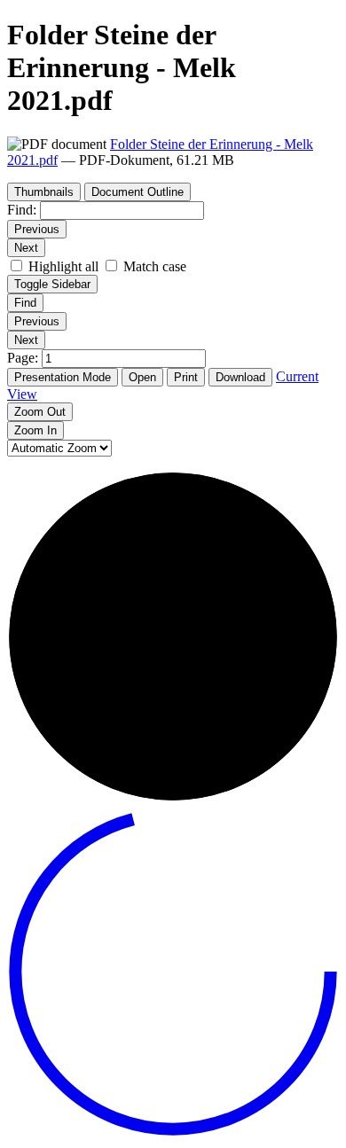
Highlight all (63, 266)
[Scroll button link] (173, 1132)
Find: (21, 209)
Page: (24, 357)
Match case (154, 266)
